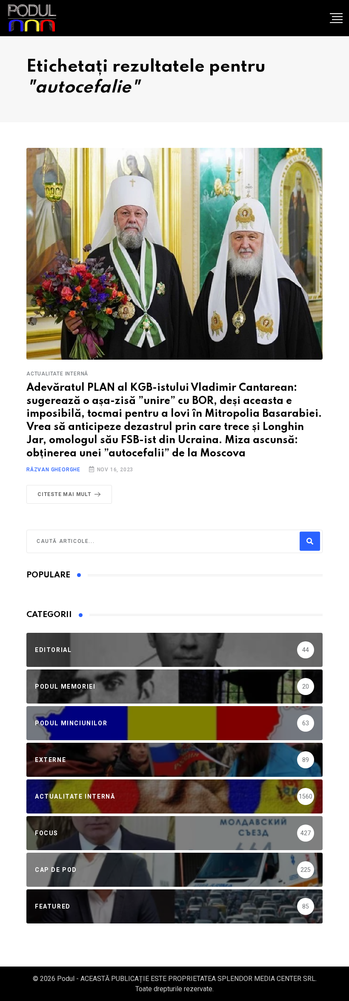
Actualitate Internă (57, 374)
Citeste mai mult (64, 494)
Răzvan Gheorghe (53, 470)
